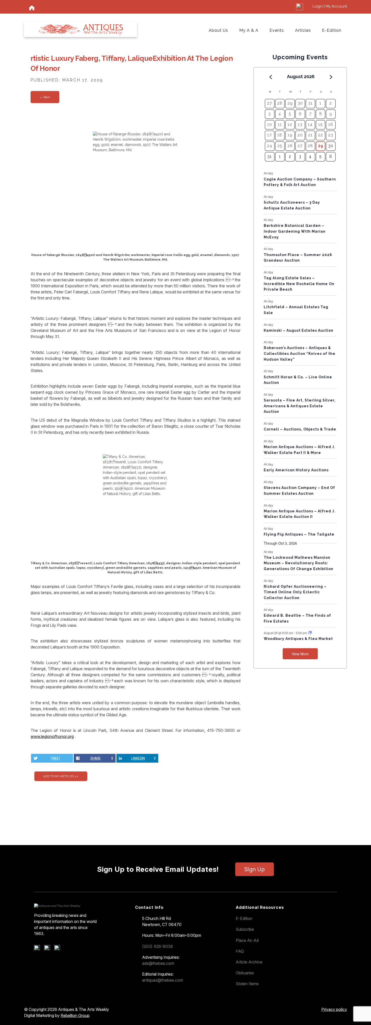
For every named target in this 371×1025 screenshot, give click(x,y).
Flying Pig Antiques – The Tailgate (299, 534)
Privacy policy (334, 1009)
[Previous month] (271, 77)
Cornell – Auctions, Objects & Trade (300, 429)
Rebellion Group (75, 1015)
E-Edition (331, 30)
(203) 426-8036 (157, 946)
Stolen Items (247, 983)
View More (300, 653)
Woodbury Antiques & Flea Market (298, 639)
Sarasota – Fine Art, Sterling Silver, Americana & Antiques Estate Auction (300, 406)
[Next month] (331, 77)
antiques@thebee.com (162, 980)
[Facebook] (38, 949)
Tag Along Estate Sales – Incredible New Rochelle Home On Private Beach (299, 283)
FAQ (240, 951)
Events (277, 30)
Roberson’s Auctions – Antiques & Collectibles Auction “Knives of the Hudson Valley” (299, 353)
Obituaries (245, 972)
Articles (303, 30)
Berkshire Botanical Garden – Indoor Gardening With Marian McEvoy (295, 231)
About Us (218, 30)
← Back (45, 97)
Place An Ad (247, 940)
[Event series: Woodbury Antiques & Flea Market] (310, 633)
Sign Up (254, 869)
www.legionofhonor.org (52, 736)
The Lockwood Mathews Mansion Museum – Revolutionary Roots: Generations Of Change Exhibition (298, 563)
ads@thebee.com (158, 963)
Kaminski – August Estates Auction (298, 330)
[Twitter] (49, 949)
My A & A (248, 30)
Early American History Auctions (296, 470)
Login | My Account (330, 6)
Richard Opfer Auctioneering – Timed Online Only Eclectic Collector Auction (295, 592)
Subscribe (245, 929)
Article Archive (249, 962)
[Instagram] (59, 949)
